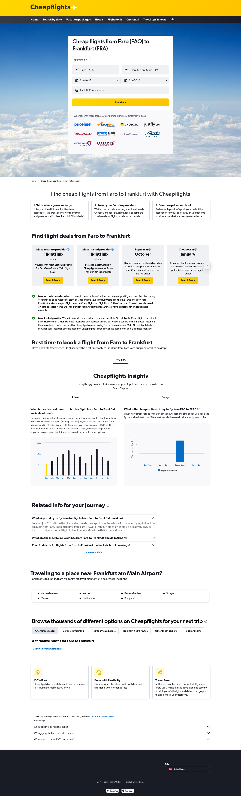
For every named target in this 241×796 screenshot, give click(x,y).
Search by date (52, 19)
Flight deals (115, 19)
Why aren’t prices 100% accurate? (54, 739)
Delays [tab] (165, 397)
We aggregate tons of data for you (54, 733)
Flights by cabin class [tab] (104, 630)
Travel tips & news (154, 19)
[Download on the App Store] (127, 791)
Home (34, 19)
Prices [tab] (75, 397)
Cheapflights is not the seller (51, 726)
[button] (94, 80)
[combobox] (81, 59)
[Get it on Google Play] (112, 791)
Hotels (99, 19)
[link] (53, 280)
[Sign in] (172, 19)
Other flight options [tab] (166, 630)
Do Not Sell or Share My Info (109, 782)
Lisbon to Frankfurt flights (47, 648)
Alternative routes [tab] (45, 630)
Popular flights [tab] (193, 630)
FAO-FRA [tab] (121, 359)
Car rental (132, 19)
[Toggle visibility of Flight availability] (167, 470)
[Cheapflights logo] (50, 7)
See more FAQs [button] (93, 552)
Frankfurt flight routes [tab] (135, 630)
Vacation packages (78, 19)
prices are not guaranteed (102, 716)
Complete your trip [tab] (73, 630)
